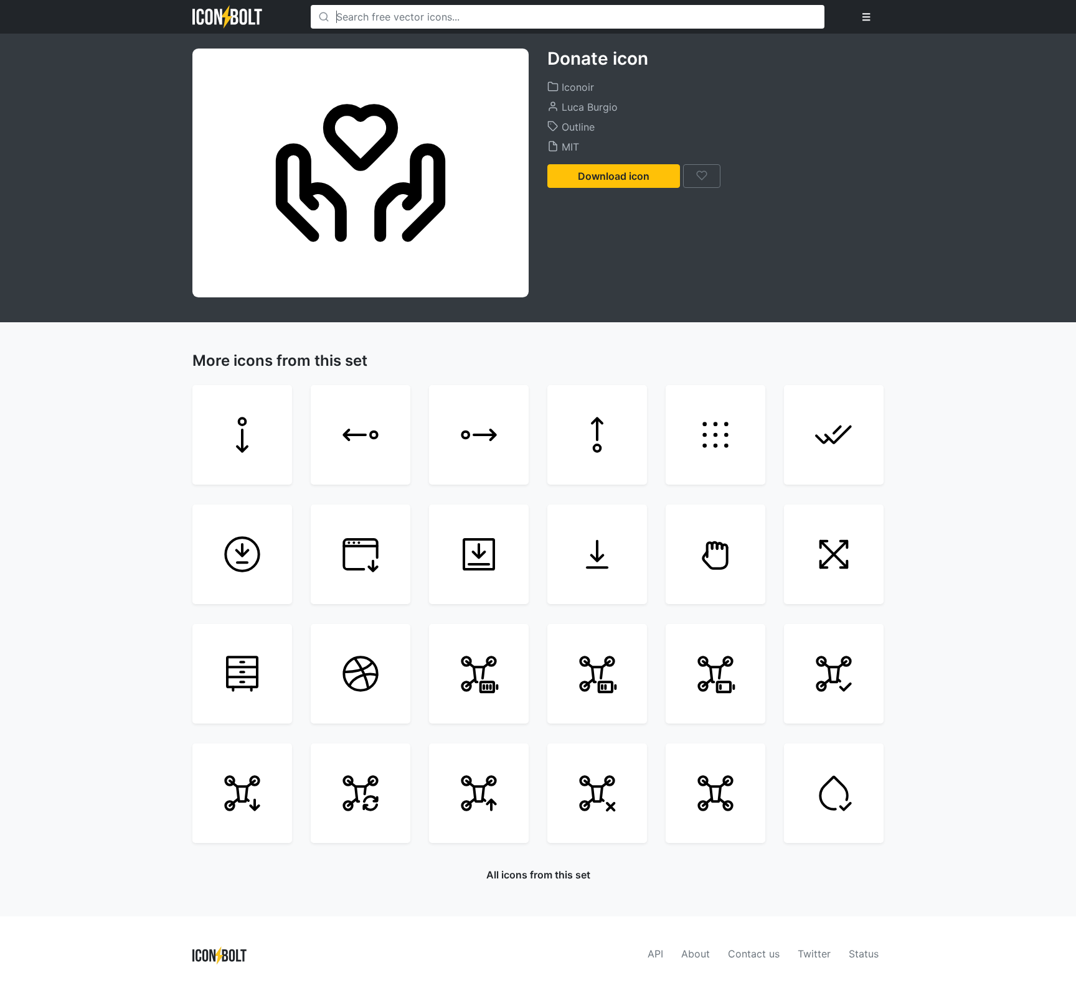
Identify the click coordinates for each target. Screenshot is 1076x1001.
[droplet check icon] (834, 793)
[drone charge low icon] (715, 674)
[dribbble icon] (360, 674)
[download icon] (597, 554)
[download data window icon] (360, 554)
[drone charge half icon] (597, 674)
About (695, 953)
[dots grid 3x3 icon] (715, 435)
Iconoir (576, 87)
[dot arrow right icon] (479, 435)
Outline (577, 127)
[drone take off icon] (479, 793)
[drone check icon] (834, 674)
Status (864, 953)
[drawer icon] (242, 674)
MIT (569, 147)
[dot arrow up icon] (597, 435)
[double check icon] (834, 435)
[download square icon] (479, 554)
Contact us (754, 953)
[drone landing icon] (242, 793)
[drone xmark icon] (597, 793)
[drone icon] (715, 793)
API (655, 953)
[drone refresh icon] (360, 793)
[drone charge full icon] (479, 674)
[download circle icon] (242, 554)
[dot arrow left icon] (360, 435)
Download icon (613, 176)
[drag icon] (834, 554)
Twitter (814, 953)
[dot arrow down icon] (242, 435)
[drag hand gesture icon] (715, 554)
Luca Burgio (588, 107)
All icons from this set (538, 874)
